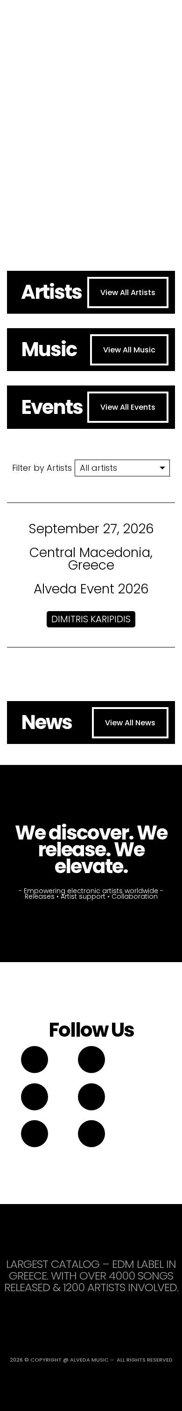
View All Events (127, 407)
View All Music (129, 349)
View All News (130, 722)
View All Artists (127, 292)
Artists (51, 292)
